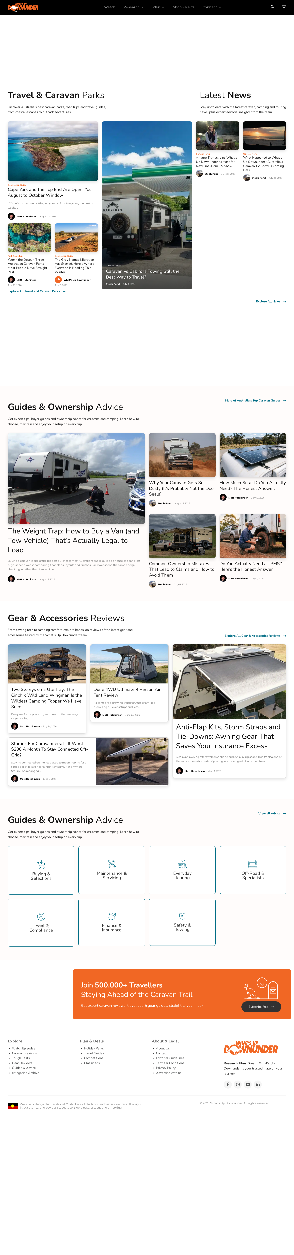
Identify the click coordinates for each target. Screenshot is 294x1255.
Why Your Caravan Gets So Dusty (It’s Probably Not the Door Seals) (182, 488)
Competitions (93, 1058)
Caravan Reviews (24, 1053)
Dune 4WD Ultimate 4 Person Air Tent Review (127, 692)
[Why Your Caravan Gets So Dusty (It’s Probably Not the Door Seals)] (182, 455)
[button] (272, 7)
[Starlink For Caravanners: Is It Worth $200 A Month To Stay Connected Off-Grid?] (132, 761)
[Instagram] (238, 1085)
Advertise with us (169, 1073)
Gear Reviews (22, 1063)
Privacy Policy (166, 1068)
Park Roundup (15, 256)
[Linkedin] (258, 1085)
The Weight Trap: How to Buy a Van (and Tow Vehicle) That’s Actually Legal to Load (73, 540)
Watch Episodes (23, 1048)
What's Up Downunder (77, 280)
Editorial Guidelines (170, 1058)
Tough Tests (21, 1058)
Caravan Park (113, 265)
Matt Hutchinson (27, 216)
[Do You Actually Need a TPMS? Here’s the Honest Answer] (253, 536)
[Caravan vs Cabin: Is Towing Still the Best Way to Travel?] (147, 205)
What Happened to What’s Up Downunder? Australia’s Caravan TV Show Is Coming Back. (263, 163)
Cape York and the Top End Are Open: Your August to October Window (50, 192)
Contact (161, 1053)
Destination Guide (17, 185)
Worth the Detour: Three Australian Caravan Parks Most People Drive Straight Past (27, 265)
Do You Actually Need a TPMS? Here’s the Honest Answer (251, 567)
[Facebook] (228, 1085)
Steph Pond (212, 173)
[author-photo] (12, 216)
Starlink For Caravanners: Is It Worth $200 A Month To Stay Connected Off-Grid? (49, 749)
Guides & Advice (24, 1068)
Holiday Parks (94, 1048)
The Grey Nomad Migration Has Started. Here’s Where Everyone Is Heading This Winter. (74, 265)
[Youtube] (248, 1085)
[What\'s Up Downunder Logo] (33, 7)
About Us (163, 1048)
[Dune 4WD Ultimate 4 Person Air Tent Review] (129, 663)
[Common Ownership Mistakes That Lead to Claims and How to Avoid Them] (182, 536)
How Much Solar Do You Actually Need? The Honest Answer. (253, 486)
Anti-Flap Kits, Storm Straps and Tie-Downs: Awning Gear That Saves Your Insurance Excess (228, 736)
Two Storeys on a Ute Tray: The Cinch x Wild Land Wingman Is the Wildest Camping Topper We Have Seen (46, 698)
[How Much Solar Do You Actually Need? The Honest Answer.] (253, 455)
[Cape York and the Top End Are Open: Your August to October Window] (53, 151)
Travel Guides (94, 1053)
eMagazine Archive (25, 1073)
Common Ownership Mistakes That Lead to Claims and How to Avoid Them (181, 569)
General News (203, 154)
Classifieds (92, 1063)
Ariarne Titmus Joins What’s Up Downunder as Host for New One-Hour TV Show (216, 161)
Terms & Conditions (170, 1063)
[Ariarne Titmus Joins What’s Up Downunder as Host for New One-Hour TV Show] (217, 135)
